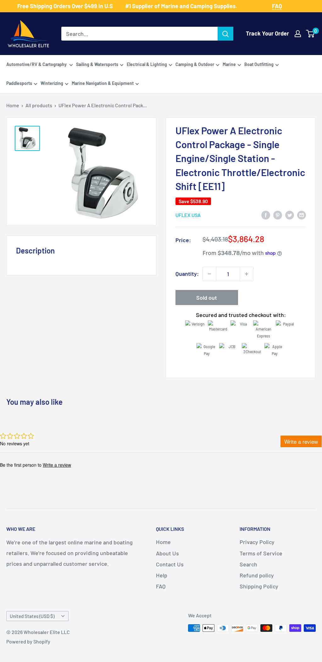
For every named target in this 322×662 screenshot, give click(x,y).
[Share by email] (301, 214)
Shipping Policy (259, 586)
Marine (229, 64)
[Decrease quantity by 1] (209, 274)
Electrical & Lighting (147, 64)
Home (12, 105)
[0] (310, 33)
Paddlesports (19, 83)
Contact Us (170, 564)
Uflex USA (188, 215)
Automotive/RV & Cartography (37, 64)
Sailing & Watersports (97, 64)
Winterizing (52, 83)
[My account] (298, 33)
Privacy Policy (257, 541)
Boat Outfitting (259, 64)
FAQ (160, 586)
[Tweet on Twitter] (289, 214)
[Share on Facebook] (265, 214)
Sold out (206, 297)
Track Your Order (267, 33)
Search (248, 564)
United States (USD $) (32, 616)
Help (161, 575)
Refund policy (257, 575)
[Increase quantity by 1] (246, 274)
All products (38, 105)
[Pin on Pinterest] (277, 214)
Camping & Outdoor (194, 64)
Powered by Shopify (28, 641)
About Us (167, 553)
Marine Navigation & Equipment (103, 83)
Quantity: (187, 273)
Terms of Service (261, 553)
